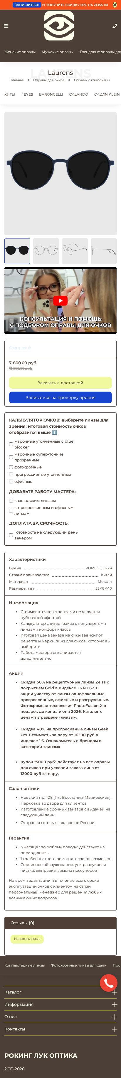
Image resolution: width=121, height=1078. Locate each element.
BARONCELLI (51, 94)
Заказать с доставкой (60, 382)
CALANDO (78, 94)
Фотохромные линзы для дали (79, 965)
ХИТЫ (9, 94)
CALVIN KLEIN (107, 94)
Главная (17, 80)
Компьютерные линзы (24, 965)
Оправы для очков (49, 80)
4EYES (27, 94)
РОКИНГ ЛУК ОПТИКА (41, 1055)
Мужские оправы (57, 52)
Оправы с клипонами (92, 80)
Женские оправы (20, 52)
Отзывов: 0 (20, 348)
